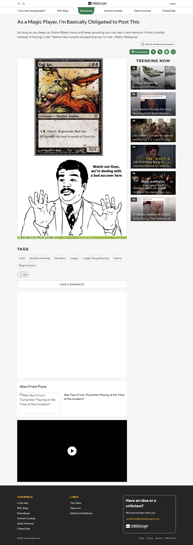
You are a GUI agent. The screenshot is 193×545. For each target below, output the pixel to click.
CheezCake (23, 528)
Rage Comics (27, 265)
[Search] (23, 4)
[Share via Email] (173, 51)
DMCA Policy (170, 538)
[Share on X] (160, 51)
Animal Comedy (26, 518)
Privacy (150, 538)
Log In (173, 3)
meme (117, 258)
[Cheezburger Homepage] (97, 3)
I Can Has (22, 502)
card (22, 258)
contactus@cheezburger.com (142, 518)
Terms (141, 538)
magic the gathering (96, 258)
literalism (60, 258)
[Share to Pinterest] (166, 51)
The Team (75, 502)
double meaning (39, 258)
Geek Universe (25, 523)
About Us (75, 508)
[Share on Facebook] (153, 51)
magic (74, 258)
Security (158, 538)
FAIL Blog (22, 508)
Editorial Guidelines (81, 513)
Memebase (23, 513)
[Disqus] (72, 336)
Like (25, 274)
